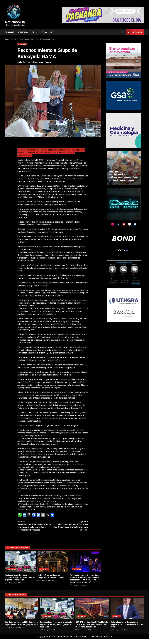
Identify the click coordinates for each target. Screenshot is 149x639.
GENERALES (9, 32)
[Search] (123, 32)
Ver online (137, 32)
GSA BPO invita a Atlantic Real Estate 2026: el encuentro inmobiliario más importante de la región (92, 608)
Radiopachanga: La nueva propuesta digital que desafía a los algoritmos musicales (20, 561)
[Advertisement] (103, 14)
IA (51, 32)
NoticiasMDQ (15, 22)
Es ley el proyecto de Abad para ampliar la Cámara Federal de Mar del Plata (127, 608)
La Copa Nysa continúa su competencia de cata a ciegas (52, 561)
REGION (44, 32)
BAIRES (34, 32)
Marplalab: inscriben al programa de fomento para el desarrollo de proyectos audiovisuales (34, 525)
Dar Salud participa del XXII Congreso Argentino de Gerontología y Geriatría (21, 608)
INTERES (10, 616)
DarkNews (94, 636)
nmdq (19, 62)
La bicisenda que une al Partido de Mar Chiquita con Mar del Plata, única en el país (70, 525)
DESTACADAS (23, 32)
